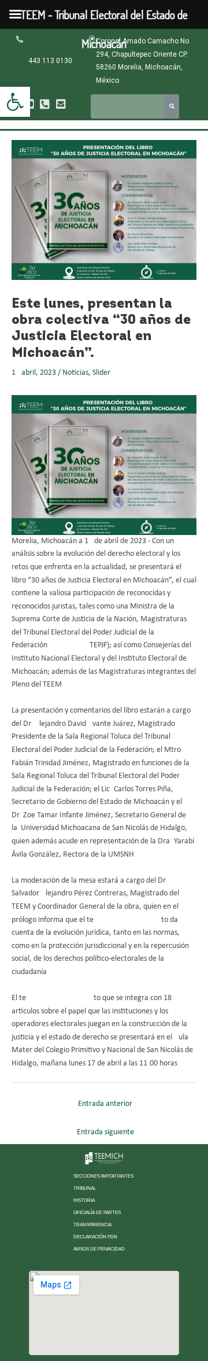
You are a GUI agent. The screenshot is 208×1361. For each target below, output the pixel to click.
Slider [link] (101, 373)
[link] (15, 102)
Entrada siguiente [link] (105, 1132)
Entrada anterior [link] (105, 1104)
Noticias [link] (75, 373)
